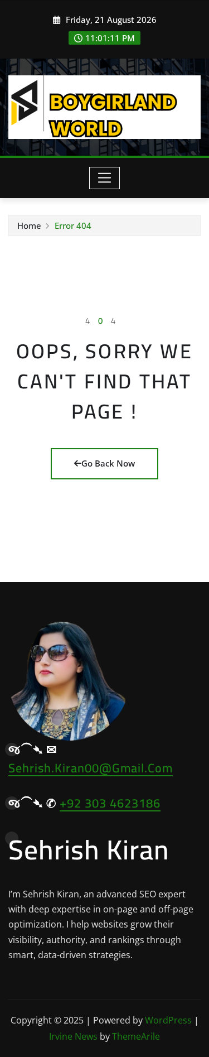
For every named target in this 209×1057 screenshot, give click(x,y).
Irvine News (73, 1036)
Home (29, 225)
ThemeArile (136, 1036)
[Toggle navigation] (104, 178)
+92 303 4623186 (110, 803)
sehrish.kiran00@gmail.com (90, 768)
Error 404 (73, 225)
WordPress (168, 1020)
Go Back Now (108, 463)
